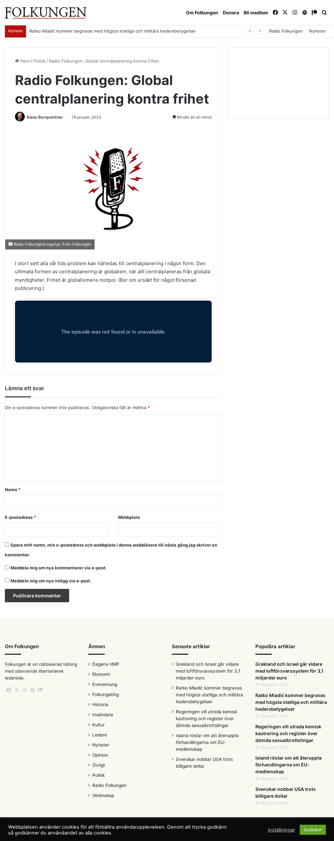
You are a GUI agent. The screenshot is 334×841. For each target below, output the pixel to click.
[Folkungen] (45, 13)
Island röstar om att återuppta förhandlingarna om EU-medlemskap (207, 742)
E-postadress (20, 517)
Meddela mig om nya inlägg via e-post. (50, 580)
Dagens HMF (105, 664)
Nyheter (317, 31)
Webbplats (129, 517)
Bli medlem (256, 12)
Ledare (99, 734)
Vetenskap (103, 795)
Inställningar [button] (281, 830)
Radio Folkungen (286, 31)
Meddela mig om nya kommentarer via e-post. (58, 567)
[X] (17, 690)
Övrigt (98, 765)
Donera (231, 12)
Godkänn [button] (313, 829)
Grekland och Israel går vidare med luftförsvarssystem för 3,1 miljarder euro (208, 671)
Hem (24, 61)
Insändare (102, 714)
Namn (13, 489)
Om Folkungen (202, 12)
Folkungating (105, 694)
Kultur (98, 724)
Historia (100, 704)
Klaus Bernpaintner (45, 117)
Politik (39, 61)
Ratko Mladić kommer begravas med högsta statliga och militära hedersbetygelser (112, 31)
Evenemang (104, 684)
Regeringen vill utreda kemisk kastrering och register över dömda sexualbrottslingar (206, 718)
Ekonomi (101, 674)
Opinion (100, 755)
